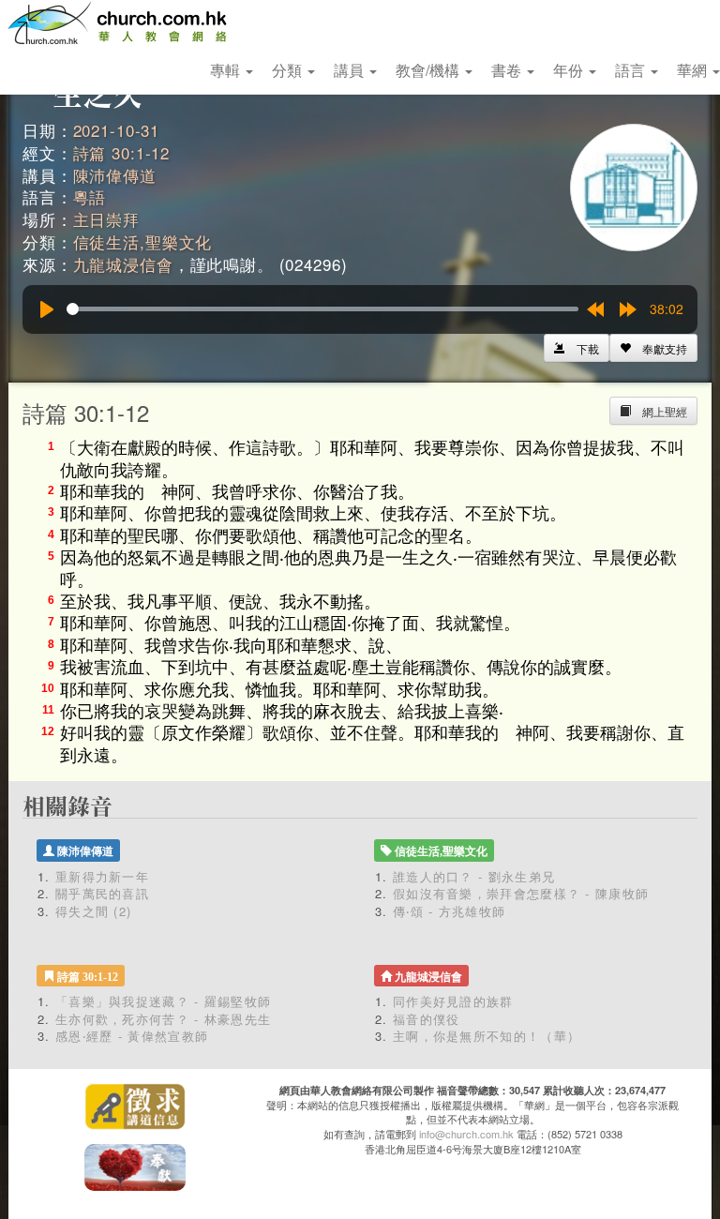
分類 (289, 70)
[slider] (322, 309)
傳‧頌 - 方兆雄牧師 (449, 911)
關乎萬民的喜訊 (102, 893)
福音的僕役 (426, 1019)
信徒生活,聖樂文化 (143, 241)
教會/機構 (429, 70)
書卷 (508, 70)
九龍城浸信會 (123, 264)
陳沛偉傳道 (115, 175)
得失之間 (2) (93, 911)
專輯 (227, 70)
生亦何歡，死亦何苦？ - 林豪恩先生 (163, 1019)
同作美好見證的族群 (453, 1001)
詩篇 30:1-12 (122, 152)
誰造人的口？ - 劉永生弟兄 (474, 876)
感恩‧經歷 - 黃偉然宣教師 (131, 1036)
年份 (570, 70)
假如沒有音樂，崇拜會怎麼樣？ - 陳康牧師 (521, 893)
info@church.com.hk (466, 1133)
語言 (632, 70)
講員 (351, 70)
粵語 (90, 196)
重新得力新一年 (102, 876)
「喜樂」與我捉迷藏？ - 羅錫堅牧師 (163, 1001)
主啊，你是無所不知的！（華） (486, 1036)
